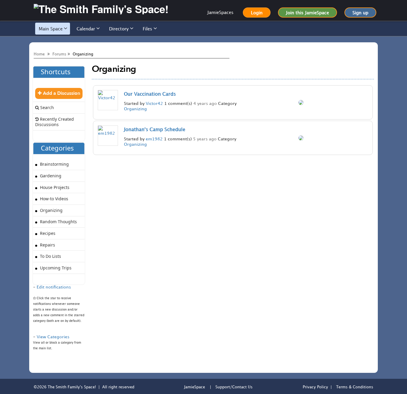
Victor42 (154, 103)
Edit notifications (54, 286)
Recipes (47, 233)
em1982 (154, 138)
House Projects (54, 187)
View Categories (53, 336)
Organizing (135, 108)
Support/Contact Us (234, 386)
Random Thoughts (58, 221)
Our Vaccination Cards (150, 94)
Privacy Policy (315, 386)
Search (46, 107)
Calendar (86, 28)
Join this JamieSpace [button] (307, 12)
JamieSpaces (220, 12)
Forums (59, 54)
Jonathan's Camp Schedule (154, 129)
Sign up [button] (360, 12)
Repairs (47, 245)
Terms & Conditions (354, 386)
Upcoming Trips (55, 268)
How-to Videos (53, 198)
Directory (119, 28)
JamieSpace (194, 386)
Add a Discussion (61, 93)
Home (39, 54)
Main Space (51, 28)
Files (147, 28)
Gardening (50, 176)
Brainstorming (54, 164)
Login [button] (256, 12)
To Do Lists (50, 256)
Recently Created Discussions (54, 121)
